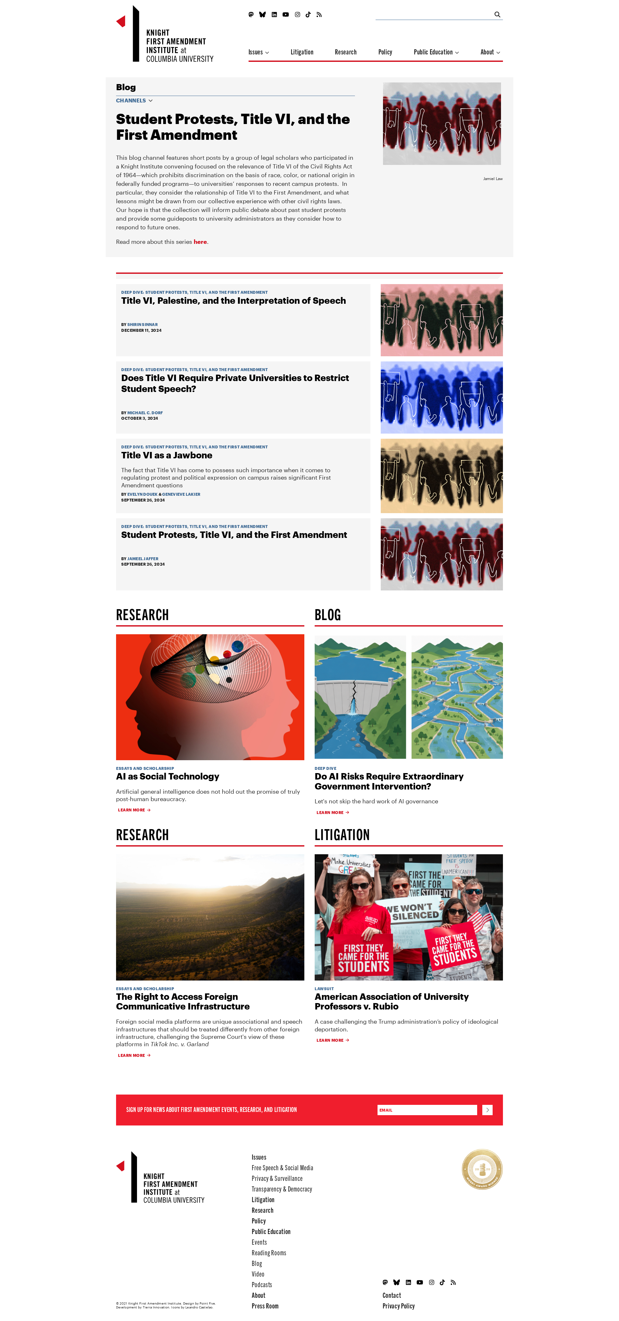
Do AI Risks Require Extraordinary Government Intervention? (389, 781)
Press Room (265, 1305)
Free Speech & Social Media (282, 1167)
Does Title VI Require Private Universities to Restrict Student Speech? (235, 383)
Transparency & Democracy (282, 1188)
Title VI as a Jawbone (166, 455)
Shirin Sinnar (142, 324)
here (200, 241)
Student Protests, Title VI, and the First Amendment (206, 292)
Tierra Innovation (156, 1307)
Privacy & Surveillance (277, 1177)
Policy (385, 51)
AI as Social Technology (167, 776)
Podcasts (262, 1284)
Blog (126, 87)
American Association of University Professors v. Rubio (392, 1001)
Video (258, 1273)
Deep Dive (132, 292)
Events (259, 1241)
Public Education (434, 51)
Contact (392, 1294)
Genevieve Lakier (181, 494)
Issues (256, 51)
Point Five (207, 1303)
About (488, 51)
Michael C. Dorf (145, 412)
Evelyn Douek (142, 494)
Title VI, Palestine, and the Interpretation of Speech (233, 300)
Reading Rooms (269, 1252)
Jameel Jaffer (142, 558)
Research (346, 51)
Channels (131, 100)
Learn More (131, 810)
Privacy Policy (399, 1305)
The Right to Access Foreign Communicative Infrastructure (183, 1001)
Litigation (302, 51)
